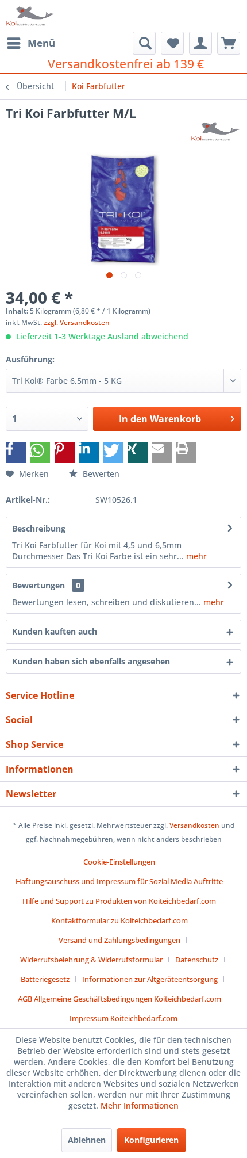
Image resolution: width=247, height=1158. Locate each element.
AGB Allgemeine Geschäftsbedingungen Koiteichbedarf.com (119, 998)
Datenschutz (196, 959)
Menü (41, 42)
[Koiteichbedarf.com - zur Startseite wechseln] (31, 16)
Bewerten (99, 473)
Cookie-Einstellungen (119, 862)
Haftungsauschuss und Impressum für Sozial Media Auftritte (119, 881)
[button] (16, 452)
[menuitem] (30, 43)
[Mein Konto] (200, 43)
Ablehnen (87, 1139)
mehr (195, 556)
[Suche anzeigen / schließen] (144, 43)
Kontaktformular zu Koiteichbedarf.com (119, 920)
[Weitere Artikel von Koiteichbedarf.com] (216, 131)
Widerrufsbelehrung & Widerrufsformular (91, 959)
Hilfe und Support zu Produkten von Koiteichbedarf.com (119, 901)
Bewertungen (38, 585)
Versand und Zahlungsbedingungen (119, 940)
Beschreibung (38, 528)
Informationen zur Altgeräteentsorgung (150, 979)
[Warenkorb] (228, 43)
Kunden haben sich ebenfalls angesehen (91, 661)
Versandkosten (194, 825)
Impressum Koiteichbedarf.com (123, 1018)
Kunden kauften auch (54, 631)
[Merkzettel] (172, 43)
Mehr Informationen (140, 1105)
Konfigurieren (151, 1139)
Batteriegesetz (45, 979)
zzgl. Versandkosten (77, 322)
